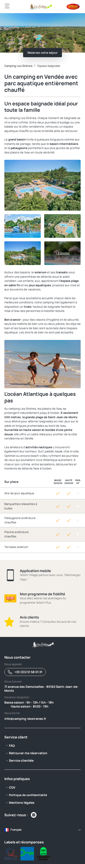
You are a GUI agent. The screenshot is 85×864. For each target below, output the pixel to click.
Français (16, 830)
